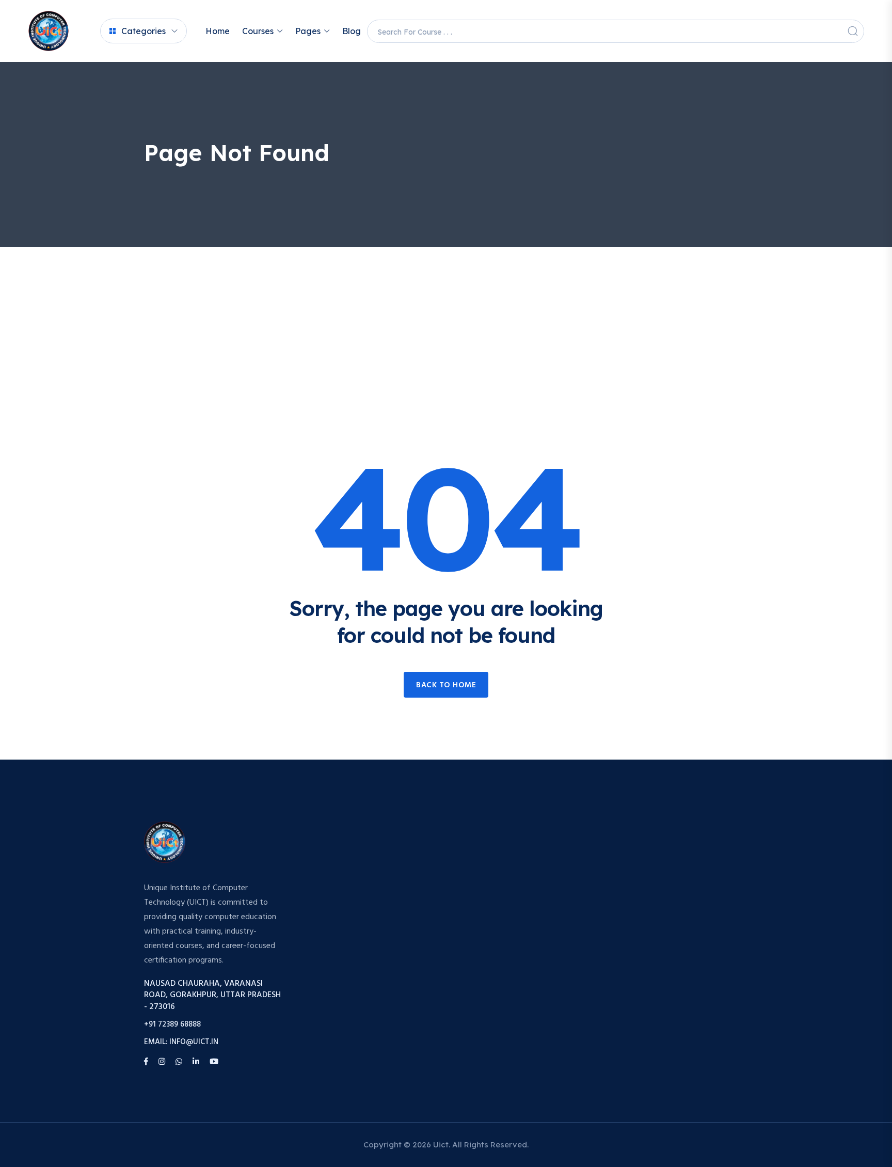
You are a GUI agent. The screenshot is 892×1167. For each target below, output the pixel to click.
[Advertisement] (446, 324)
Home (217, 31)
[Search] (853, 31)
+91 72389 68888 (172, 1024)
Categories (143, 31)
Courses (258, 31)
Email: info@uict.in (181, 1042)
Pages (308, 31)
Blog (351, 31)
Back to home (446, 685)
